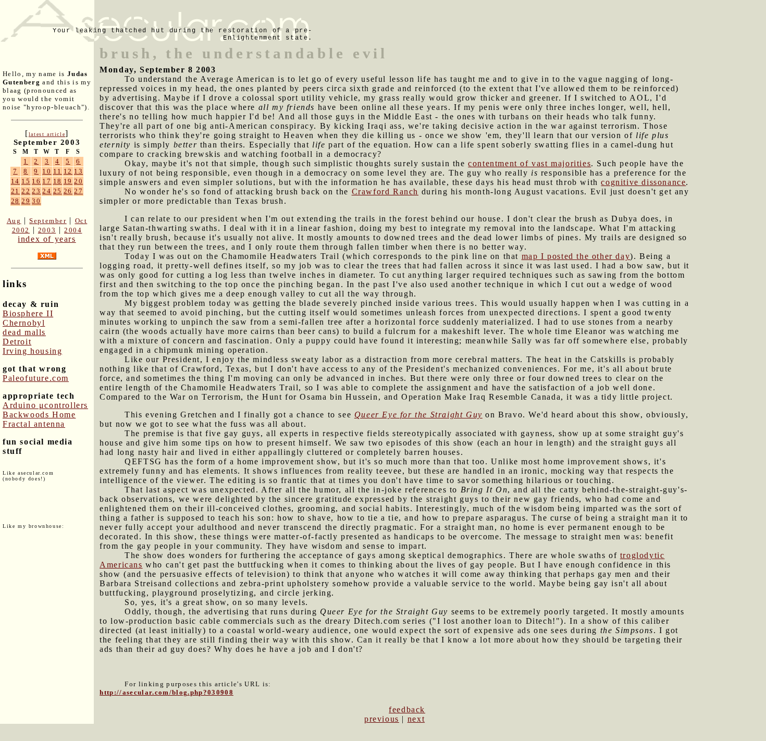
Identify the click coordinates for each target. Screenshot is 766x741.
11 (57, 171)
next (416, 718)
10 (46, 171)
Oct (81, 221)
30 (36, 201)
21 (15, 191)
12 (68, 171)
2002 (21, 230)
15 (25, 181)
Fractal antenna (34, 423)
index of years (47, 238)
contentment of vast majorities (529, 163)
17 (46, 181)
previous (381, 718)
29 (25, 201)
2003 (47, 230)
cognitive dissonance (643, 182)
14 (15, 181)
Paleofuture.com (36, 378)
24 (46, 191)
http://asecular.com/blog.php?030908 (166, 692)
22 (25, 191)
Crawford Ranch (385, 191)
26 (68, 191)
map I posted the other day (576, 256)
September (47, 221)
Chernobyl (24, 322)
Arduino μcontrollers (45, 405)
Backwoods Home (39, 414)
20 (78, 181)
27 (78, 191)
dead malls (24, 332)
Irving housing (32, 351)
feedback (407, 709)
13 (78, 171)
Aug (14, 221)
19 (68, 181)
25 (57, 191)
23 (36, 191)
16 (36, 181)
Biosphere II (28, 313)
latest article (47, 134)
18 (57, 181)
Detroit (17, 341)
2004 (73, 230)
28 (15, 201)
